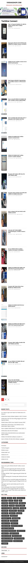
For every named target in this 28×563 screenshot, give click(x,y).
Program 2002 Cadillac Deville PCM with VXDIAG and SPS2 (16, 343)
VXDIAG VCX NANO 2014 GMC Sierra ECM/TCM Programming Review (16, 324)
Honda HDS (4, 500)
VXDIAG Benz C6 (13, 510)
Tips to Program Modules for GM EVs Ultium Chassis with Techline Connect (17, 25)
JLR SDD (16, 500)
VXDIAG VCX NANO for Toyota (8, 530)
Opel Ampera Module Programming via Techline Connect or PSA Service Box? (17, 81)
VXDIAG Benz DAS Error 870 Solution (9, 430)
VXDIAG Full (12, 513)
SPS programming (13, 503)
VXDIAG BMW (21, 510)
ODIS (21, 500)
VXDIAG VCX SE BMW (17, 535)
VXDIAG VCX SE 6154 (14, 533)
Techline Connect (20, 505)
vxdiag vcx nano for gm (7, 528)
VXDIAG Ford (5, 513)
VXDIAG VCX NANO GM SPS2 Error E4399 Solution (16, 305)
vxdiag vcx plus (21, 530)
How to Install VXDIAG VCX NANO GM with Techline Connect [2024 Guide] (17, 99)
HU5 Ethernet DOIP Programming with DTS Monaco (12, 488)
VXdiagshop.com (15, 561)
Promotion (3, 445)
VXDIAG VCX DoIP (5, 523)
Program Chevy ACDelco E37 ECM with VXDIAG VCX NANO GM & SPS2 (17, 193)
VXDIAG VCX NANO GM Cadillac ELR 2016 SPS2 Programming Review (16, 268)
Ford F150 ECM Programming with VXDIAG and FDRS (13, 468)
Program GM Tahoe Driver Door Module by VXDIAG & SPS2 (15, 287)
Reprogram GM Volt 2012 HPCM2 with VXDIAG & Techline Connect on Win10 (17, 43)
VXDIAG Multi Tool (5, 452)
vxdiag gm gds (5, 515)
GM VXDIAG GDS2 (20, 498)
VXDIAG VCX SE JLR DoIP (7, 541)
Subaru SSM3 (22, 503)
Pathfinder (4, 503)
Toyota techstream (6, 508)
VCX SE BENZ (15, 508)
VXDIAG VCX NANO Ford (17, 525)
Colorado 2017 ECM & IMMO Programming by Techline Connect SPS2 (16, 231)
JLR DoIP (11, 500)
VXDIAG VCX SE (4, 459)
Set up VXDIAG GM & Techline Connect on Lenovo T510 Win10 (15, 249)
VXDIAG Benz (5, 510)
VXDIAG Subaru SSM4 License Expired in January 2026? (13, 422)
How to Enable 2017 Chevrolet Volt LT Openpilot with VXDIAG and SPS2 (17, 118)
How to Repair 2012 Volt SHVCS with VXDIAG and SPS (16, 212)
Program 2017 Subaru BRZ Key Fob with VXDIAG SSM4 (16, 174)
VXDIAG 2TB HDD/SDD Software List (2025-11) (11, 436)
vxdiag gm (19, 513)
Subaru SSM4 (5, 505)
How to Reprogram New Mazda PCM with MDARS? (12, 487)
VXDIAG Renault (16, 518)
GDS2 (14, 498)
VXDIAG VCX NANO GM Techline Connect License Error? (15, 137)
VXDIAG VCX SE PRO (18, 541)
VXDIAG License (4, 450)
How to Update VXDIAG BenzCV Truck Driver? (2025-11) (13, 428)
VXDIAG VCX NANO (5, 457)
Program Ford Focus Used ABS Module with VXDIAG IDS (13, 479)
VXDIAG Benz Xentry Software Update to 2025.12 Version (14, 416)
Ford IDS (9, 498)
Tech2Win (12, 505)
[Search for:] (14, 405)
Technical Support (5, 448)
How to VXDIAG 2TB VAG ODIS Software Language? (12, 439)
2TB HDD (4, 498)
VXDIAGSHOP (17, 28)
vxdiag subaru (5, 520)
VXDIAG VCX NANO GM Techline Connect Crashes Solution (15, 156)
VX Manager (4, 543)
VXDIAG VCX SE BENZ (6, 535)
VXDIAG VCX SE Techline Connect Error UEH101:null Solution (17, 62)
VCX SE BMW (22, 508)
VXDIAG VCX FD (4, 454)
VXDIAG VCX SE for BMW (7, 538)
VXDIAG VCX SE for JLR (19, 538)
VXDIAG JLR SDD (14, 515)
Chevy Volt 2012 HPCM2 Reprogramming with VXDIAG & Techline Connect (15, 381)
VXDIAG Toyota (14, 520)
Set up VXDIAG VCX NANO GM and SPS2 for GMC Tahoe (16, 362)
